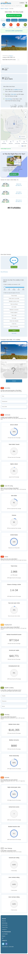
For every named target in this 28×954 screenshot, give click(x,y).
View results (14, 333)
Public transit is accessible (14, 298)
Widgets (3, 936)
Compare (14, 380)
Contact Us (4, 929)
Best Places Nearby (23, 20)
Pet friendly (14, 318)
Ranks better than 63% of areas (9, 59)
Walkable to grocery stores (14, 301)
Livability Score (17, 89)
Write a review (14, 267)
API (2, 938)
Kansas (6, 8)
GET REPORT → (14, 174)
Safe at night (14, 315)
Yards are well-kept (14, 304)
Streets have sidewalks (14, 320)
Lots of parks (14, 306)
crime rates (13, 94)
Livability (21, 2)
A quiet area (14, 323)
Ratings (11, 55)
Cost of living (8, 99)
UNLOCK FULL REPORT (15, 15)
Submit (14, 330)
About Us (4, 920)
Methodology (4, 923)
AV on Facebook (6, 944)
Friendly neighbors (14, 312)
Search (2, 8)
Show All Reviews (4, 271)
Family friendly (14, 295)
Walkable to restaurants (14, 309)
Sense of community (14, 326)
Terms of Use (4, 925)
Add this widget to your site (6, 148)
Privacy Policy (5, 927)
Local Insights (5, 933)
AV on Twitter (3, 944)
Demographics (14, 20)
